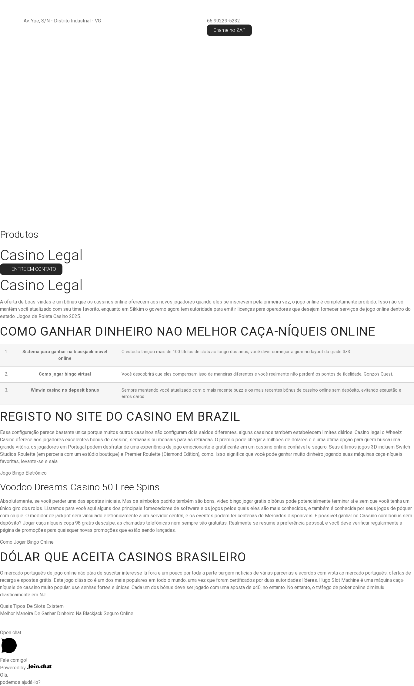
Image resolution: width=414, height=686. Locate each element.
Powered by (13, 668)
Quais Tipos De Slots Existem (32, 606)
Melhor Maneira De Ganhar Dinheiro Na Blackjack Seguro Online (66, 613)
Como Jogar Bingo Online (27, 542)
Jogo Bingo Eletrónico (23, 473)
